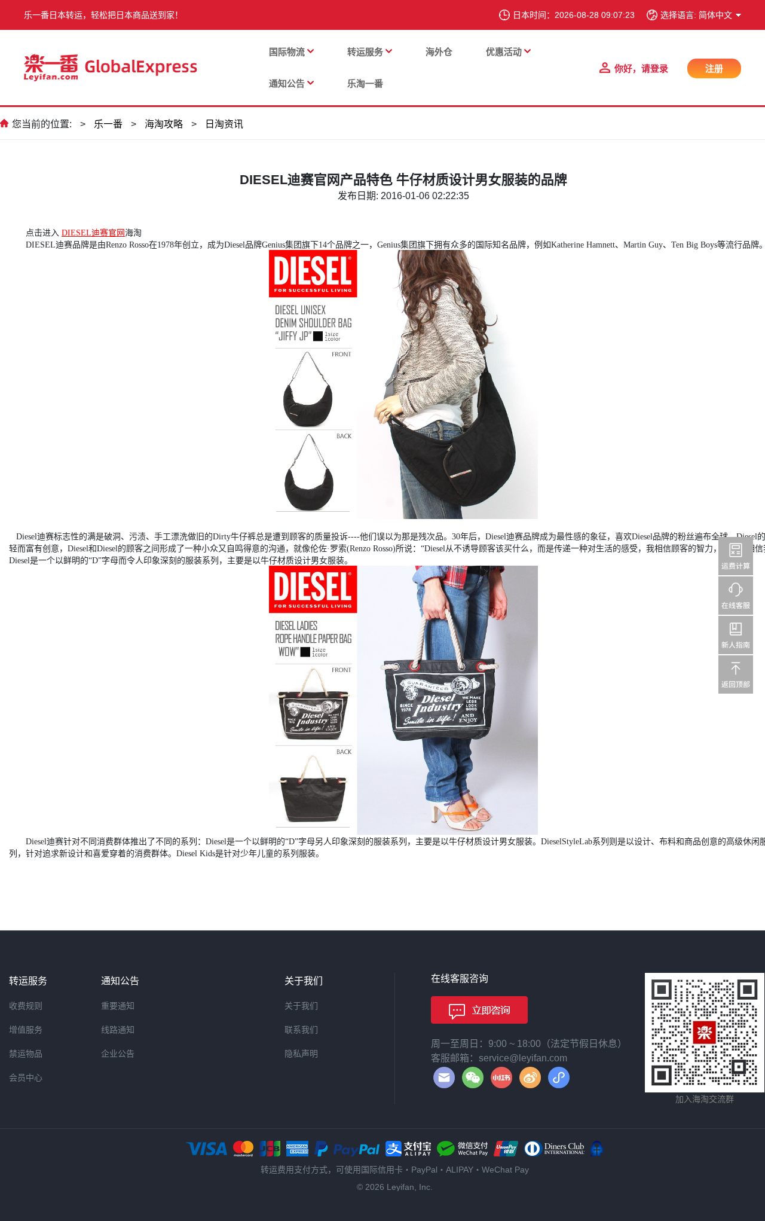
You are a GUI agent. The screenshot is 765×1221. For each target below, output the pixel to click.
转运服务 (365, 52)
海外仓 (439, 52)
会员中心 (25, 1077)
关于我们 (301, 1006)
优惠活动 (504, 52)
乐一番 (108, 124)
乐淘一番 (365, 83)
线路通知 (117, 1029)
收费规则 (25, 1006)
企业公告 (117, 1053)
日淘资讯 (224, 124)
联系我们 (301, 1029)
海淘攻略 (164, 124)
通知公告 (287, 83)
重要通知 (117, 1006)
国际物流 (287, 52)
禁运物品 (25, 1053)
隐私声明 (301, 1053)
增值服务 (25, 1029)
